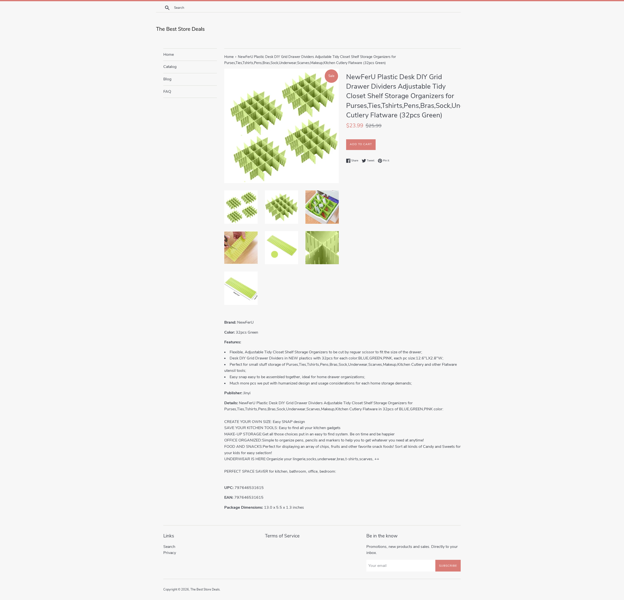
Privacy (169, 552)
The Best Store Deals (205, 589)
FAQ (167, 91)
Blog (167, 79)
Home (168, 54)
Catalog (169, 66)
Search (169, 546)
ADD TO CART (361, 144)
